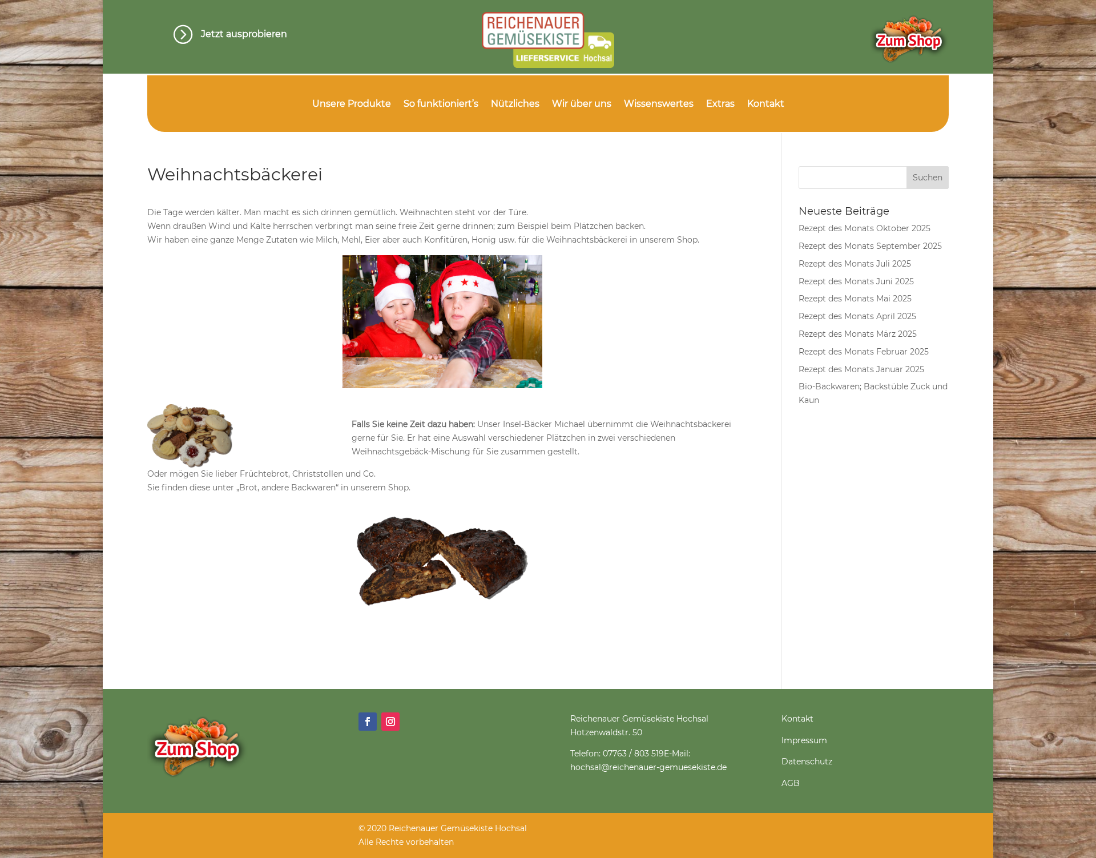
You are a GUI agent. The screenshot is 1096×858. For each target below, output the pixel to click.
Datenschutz (806, 761)
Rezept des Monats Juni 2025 (856, 281)
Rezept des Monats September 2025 (870, 246)
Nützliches (515, 104)
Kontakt (765, 104)
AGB (790, 783)
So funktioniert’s (441, 104)
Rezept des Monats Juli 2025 (855, 264)
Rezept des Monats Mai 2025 (855, 298)
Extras (720, 104)
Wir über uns (581, 104)
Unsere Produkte (351, 104)
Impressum (804, 740)
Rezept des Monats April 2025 (857, 316)
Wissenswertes (659, 104)
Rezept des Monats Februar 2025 (864, 352)
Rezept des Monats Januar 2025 (861, 369)
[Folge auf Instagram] (390, 721)
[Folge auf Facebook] (367, 721)
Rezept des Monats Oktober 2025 (864, 228)
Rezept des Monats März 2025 (858, 334)
